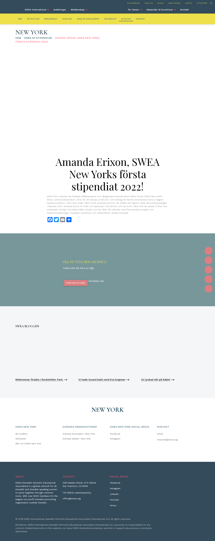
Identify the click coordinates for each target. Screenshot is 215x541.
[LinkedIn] (208, 270)
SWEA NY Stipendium (38, 37)
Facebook (115, 434)
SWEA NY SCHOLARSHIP (88, 19)
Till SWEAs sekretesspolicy (77, 492)
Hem (20, 19)
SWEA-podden (174, 3)
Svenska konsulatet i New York (79, 434)
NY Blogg (126, 19)
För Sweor (133, 9)
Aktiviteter (202, 3)
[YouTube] (208, 279)
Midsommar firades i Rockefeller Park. (39, 379)
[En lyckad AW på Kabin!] (170, 354)
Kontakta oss (75, 282)
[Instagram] (208, 260)
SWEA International (35, 9)
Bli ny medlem (133, 3)
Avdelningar (59, 9)
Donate (188, 3)
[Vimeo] (208, 289)
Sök (211, 3)
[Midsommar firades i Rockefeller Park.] (44, 354)
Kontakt (184, 9)
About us (148, 3)
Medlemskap (78, 9)
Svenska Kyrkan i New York (77, 438)
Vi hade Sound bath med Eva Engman (101, 379)
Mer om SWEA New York (28, 443)
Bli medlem (21, 434)
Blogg (160, 3)
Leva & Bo (67, 19)
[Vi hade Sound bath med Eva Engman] (107, 354)
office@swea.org (72, 498)
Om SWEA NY (110, 19)
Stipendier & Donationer (159, 9)
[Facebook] (208, 251)
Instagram (115, 438)
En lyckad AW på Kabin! (155, 379)
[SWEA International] (107, 8)
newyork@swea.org (167, 439)
